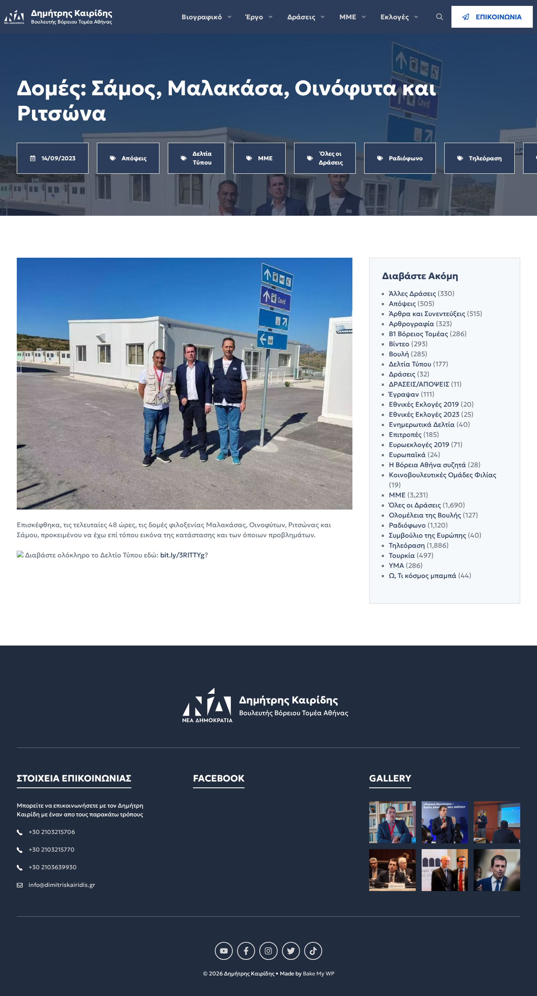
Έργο (254, 17)
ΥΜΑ (396, 565)
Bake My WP (318, 973)
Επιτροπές (405, 434)
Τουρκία (402, 555)
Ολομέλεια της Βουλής (425, 515)
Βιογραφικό (202, 17)
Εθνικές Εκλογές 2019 (424, 404)
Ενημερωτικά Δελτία (422, 424)
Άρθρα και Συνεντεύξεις (427, 313)
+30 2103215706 (52, 832)
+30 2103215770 (52, 849)
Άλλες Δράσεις (412, 293)
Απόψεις (402, 303)
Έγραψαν (404, 394)
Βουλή (399, 354)
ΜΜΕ (347, 17)
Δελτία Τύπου (410, 364)
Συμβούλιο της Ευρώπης (427, 535)
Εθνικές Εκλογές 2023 (424, 414)
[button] (439, 16)
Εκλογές (395, 17)
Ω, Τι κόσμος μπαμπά (422, 575)
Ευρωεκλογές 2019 (419, 444)
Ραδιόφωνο (407, 525)
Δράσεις (301, 17)
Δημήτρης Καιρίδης (71, 13)
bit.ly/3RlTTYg (182, 555)
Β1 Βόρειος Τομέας (418, 333)
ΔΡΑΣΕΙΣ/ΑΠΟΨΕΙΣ (419, 384)
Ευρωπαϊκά (407, 454)
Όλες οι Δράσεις (415, 505)
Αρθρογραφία (411, 323)
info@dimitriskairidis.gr (62, 885)
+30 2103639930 (53, 867)
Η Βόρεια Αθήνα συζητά (427, 464)
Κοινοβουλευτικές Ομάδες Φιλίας (442, 475)
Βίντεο (399, 344)
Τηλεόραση (407, 545)
